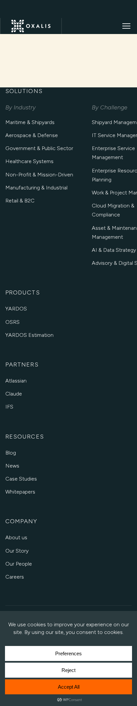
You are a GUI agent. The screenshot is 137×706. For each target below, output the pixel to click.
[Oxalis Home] (31, 26)
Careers (14, 577)
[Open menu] (126, 26)
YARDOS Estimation (29, 335)
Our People (18, 564)
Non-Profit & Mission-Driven (39, 174)
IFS (9, 407)
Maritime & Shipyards (30, 122)
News (12, 466)
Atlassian (16, 381)
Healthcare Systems (29, 161)
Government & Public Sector (39, 148)
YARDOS (16, 308)
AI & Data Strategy (114, 250)
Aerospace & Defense (31, 135)
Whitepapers (20, 492)
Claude (13, 394)
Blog (10, 453)
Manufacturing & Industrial (36, 187)
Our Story (17, 551)
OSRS (12, 322)
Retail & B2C (20, 200)
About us (16, 537)
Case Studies (21, 479)
